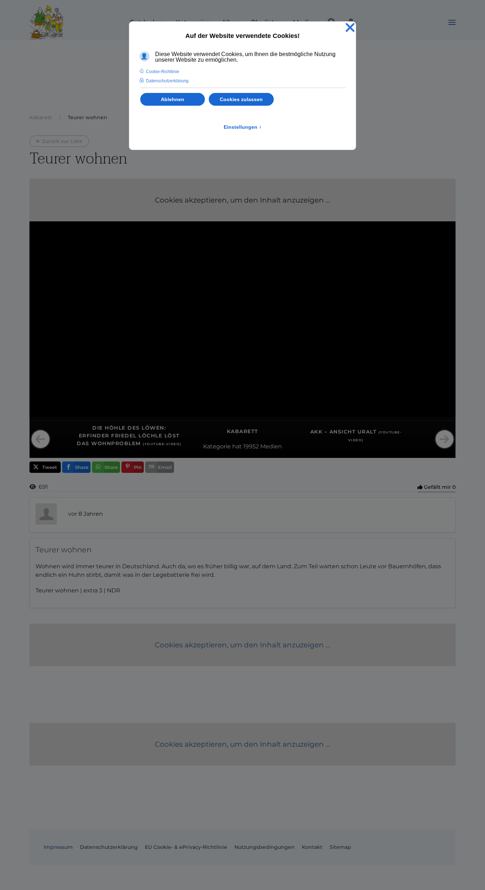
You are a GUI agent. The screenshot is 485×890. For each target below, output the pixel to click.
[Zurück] (40, 439)
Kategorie (217, 446)
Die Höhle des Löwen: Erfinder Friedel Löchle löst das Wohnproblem (129, 436)
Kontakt (312, 847)
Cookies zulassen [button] (241, 99)
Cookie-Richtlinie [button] (162, 71)
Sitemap (340, 847)
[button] (452, 22)
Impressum (58, 847)
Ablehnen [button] (172, 99)
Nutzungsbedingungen (264, 847)
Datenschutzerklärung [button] (167, 80)
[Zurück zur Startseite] (46, 22)
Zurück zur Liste (62, 141)
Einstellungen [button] (243, 127)
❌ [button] (350, 28)
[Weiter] (444, 439)
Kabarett (242, 431)
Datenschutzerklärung (109, 847)
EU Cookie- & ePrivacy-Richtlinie (186, 847)
